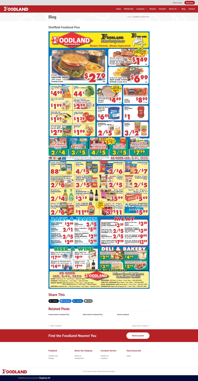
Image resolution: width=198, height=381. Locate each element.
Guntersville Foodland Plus (58, 314)
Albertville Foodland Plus (93, 314)
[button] (53, 301)
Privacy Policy (111, 371)
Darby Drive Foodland (140, 326)
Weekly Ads (53, 356)
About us (78, 356)
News (129, 356)
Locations (104, 358)
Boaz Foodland (123, 314)
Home (129, 17)
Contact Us (104, 356)
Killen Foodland (54, 326)
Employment (79, 358)
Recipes (51, 358)
